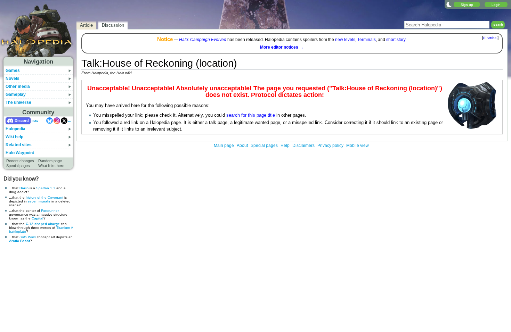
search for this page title (250, 115)
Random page (50, 161)
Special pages (18, 166)
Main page (224, 145)
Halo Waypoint (20, 152)
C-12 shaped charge (43, 224)
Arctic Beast (19, 241)
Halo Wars (27, 237)
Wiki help (14, 136)
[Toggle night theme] (449, 4)
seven (33, 201)
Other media (18, 86)
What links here (51, 166)
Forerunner (50, 211)
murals (44, 201)
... (69, 120)
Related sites (19, 144)
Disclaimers (303, 145)
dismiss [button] (490, 37)
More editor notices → (281, 47)
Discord (22, 120)
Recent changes (20, 161)
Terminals (366, 39)
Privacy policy (330, 145)
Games (13, 70)
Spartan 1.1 (45, 188)
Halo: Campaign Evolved (202, 39)
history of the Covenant (44, 197)
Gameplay (16, 94)
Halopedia (15, 128)
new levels (345, 39)
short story (395, 39)
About (242, 145)
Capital (37, 218)
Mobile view (357, 145)
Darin (24, 188)
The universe (18, 102)
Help (285, 145)
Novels (12, 78)
